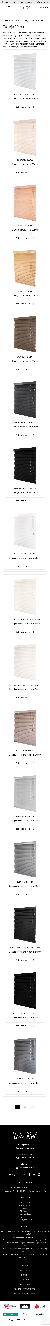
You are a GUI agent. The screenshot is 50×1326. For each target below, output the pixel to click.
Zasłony (25, 1208)
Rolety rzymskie (25, 1205)
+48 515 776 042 (9, 2)
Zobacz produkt (23, 107)
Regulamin (25, 1284)
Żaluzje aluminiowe (25, 1214)
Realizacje (25, 1270)
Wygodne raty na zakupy (25, 1293)
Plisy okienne (25, 1211)
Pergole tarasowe (25, 1217)
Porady (25, 1275)
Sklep (25, 1265)
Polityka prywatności (25, 1289)
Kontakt (25, 1279)
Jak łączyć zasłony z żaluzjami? (25, 1237)
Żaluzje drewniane (25, 1202)
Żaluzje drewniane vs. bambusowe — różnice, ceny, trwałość (25, 1240)
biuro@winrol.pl (26, 2)
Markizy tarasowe (25, 1220)
